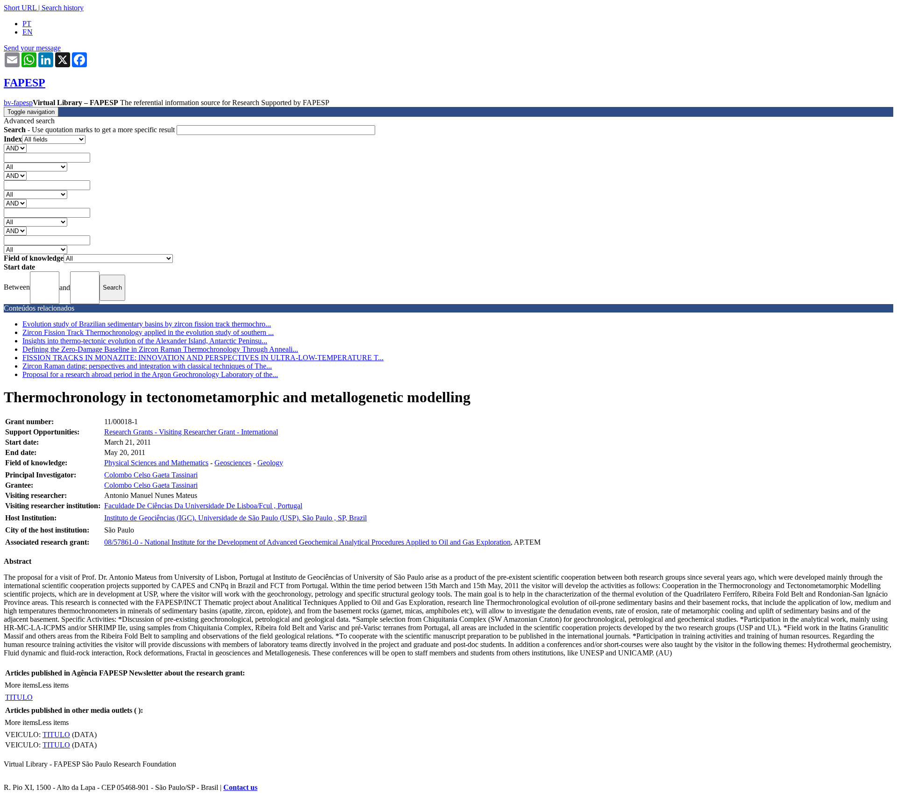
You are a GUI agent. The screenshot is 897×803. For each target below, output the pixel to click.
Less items (53, 685)
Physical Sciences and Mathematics (156, 463)
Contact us (240, 787)
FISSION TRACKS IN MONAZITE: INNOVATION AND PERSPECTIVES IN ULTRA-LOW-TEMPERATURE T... (203, 358)
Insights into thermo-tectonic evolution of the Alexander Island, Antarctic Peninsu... (144, 341)
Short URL (20, 8)
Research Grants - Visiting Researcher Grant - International (191, 432)
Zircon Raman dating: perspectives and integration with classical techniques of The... (147, 366)
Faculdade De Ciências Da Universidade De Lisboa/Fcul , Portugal (203, 506)
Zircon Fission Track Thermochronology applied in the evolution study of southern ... (148, 332)
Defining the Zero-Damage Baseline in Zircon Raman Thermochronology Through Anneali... (160, 349)
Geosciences (232, 463)
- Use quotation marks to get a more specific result (90, 130)
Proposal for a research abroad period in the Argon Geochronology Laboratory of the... (150, 374)
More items (21, 685)
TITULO (19, 697)
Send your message (32, 48)
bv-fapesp (18, 103)
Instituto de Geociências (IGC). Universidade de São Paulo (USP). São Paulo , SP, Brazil (235, 518)
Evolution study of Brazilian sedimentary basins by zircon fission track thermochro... (146, 324)
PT (26, 24)
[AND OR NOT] (15, 148)
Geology (270, 463)
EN (27, 32)
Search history (63, 8)
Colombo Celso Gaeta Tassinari (151, 475)
